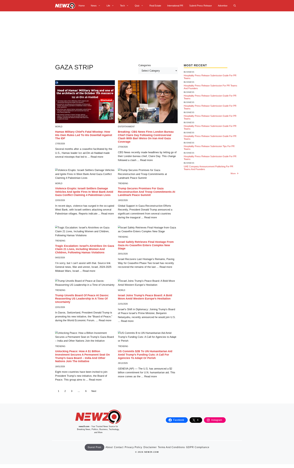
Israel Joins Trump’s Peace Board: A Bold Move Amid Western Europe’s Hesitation (145, 297)
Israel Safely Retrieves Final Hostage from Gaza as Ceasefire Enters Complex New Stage (146, 245)
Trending (123, 183)
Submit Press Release (200, 5)
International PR (175, 5)
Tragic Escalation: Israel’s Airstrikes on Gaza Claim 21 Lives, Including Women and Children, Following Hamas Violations (84, 249)
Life (108, 5)
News (94, 5)
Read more (97, 156)
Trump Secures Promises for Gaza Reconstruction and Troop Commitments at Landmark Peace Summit (146, 192)
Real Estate (155, 5)
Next (93, 391)
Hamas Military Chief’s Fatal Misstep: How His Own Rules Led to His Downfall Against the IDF (83, 135)
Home (82, 5)
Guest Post (94, 447)
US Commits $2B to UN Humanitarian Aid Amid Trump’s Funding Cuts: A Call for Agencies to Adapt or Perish (145, 354)
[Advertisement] (147, 34)
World (58, 126)
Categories (144, 65)
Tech (122, 5)
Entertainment (126, 126)
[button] (234, 5)
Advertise (222, 5)
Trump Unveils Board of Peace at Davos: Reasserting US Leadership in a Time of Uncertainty (82, 298)
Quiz (137, 5)
